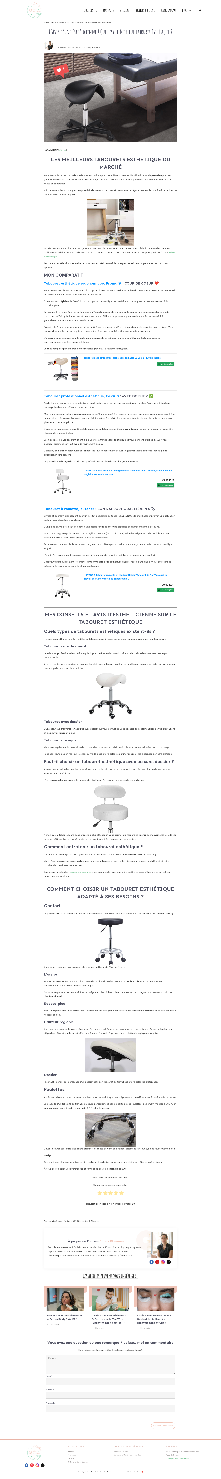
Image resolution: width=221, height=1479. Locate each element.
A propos (72, 1455)
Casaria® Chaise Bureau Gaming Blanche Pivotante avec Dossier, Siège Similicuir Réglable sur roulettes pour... (128, 472)
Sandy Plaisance (93, 47)
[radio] (99, 1194)
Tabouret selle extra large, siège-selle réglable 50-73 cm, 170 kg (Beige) (122, 358)
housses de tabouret (80, 872)
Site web (50, 1403)
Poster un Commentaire (163, 1426)
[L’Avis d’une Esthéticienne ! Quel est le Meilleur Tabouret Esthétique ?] (110, 97)
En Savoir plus (167, 364)
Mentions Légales (121, 1451)
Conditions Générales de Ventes (127, 1455)
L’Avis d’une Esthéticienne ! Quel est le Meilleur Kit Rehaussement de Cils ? (155, 1309)
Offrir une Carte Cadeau (78, 1462)
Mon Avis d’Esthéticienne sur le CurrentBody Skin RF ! (65, 1309)
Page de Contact (173, 1455)
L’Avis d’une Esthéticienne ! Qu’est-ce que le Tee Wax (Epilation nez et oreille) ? (110, 1309)
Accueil (71, 1451)
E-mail (50, 1389)
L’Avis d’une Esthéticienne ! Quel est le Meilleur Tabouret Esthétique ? (110, 32)
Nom (49, 1376)
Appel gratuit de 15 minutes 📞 (179, 1458)
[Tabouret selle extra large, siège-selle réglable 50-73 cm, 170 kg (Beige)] (63, 369)
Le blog (71, 1458)
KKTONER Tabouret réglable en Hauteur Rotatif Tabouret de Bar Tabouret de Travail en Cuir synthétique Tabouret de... (125, 577)
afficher (62, 150)
